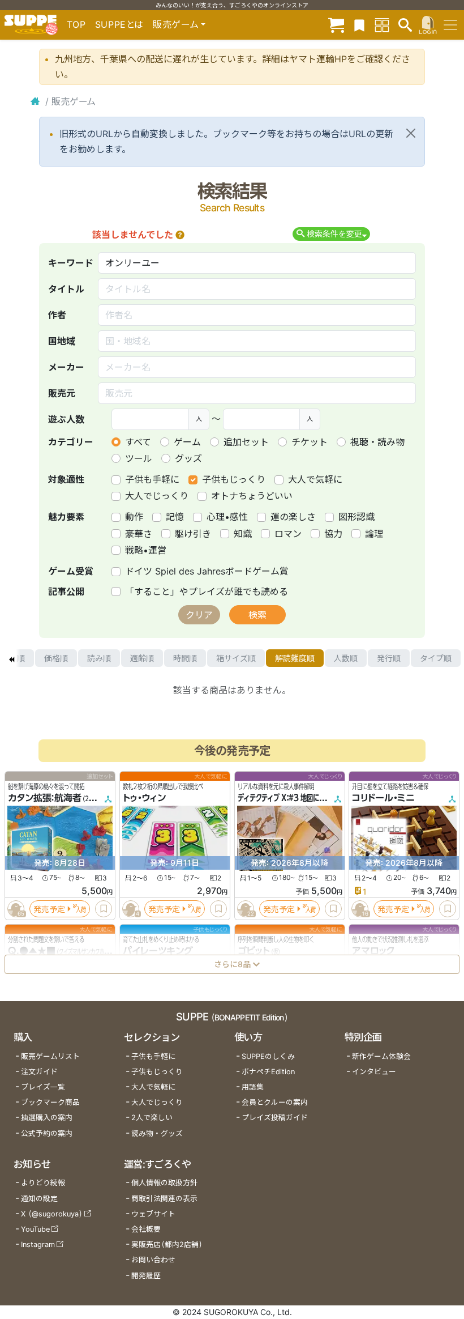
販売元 (61, 393)
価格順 (56, 658)
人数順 (346, 658)
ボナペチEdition (268, 1071)
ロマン (288, 533)
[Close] (410, 133)
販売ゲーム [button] (176, 24)
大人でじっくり (156, 495)
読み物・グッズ (157, 1133)
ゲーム (187, 442)
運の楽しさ (293, 516)
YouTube (35, 1229)
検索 (257, 614)
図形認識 (356, 516)
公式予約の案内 (46, 1133)
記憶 (175, 516)
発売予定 (49, 908)
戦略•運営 (145, 550)
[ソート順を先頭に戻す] (11, 658)
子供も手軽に (152, 479)
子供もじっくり (233, 479)
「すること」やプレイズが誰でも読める (206, 591)
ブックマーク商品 (50, 1102)
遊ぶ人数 (66, 419)
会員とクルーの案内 (275, 1102)
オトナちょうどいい (252, 495)
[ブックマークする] (103, 908)
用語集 (253, 1087)
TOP (76, 24)
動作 (134, 516)
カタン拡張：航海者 (44, 797)
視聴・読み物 (377, 442)
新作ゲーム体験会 (381, 1056)
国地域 (61, 341)
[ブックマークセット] (359, 24)
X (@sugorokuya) (52, 1214)
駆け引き (193, 533)
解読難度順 (295, 658)
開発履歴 (146, 1275)
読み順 (99, 658)
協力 (333, 533)
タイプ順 (436, 658)
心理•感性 (227, 516)
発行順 (389, 658)
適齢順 (142, 658)
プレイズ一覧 (43, 1087)
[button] (179, 234)
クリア (199, 614)
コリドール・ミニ (383, 797)
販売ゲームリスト (50, 1056)
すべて (138, 442)
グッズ (188, 458)
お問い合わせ (153, 1260)
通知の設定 (39, 1198)
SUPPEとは (119, 24)
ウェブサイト (153, 1214)
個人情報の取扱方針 (164, 1182)
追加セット (246, 442)
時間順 (185, 658)
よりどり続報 (43, 1182)
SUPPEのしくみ (268, 1056)
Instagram (38, 1244)
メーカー (66, 367)
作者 (57, 315)
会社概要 (146, 1229)
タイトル (66, 289)
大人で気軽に (315, 479)
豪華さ (138, 533)
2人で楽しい (152, 1117)
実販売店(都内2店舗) (167, 1244)
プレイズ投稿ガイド (275, 1117)
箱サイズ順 (236, 658)
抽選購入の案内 (46, 1117)
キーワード (70, 263)
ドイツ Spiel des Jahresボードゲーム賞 (207, 571)
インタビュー (374, 1071)
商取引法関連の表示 (164, 1198)
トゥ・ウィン (144, 797)
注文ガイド (39, 1071)
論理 (374, 533)
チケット (309, 442)
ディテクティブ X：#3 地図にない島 (288, 797)
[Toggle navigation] (450, 25)
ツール (138, 458)
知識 (243, 533)
